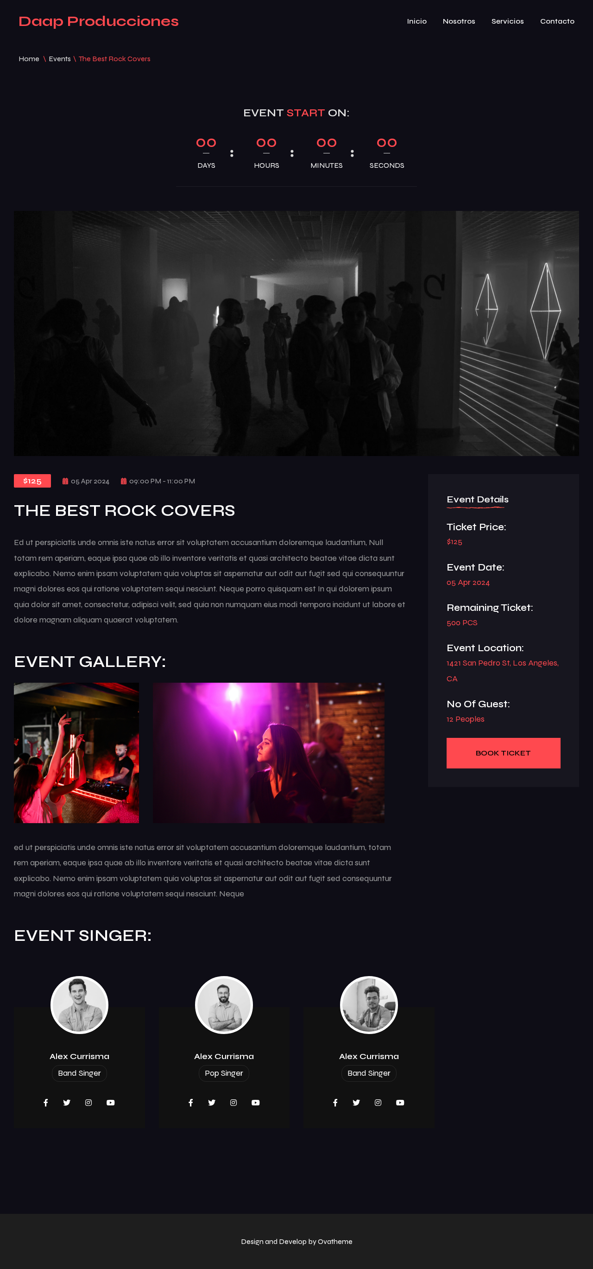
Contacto (557, 21)
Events (60, 58)
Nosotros (459, 21)
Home (29, 58)
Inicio (417, 21)
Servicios (508, 21)
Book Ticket (503, 753)
